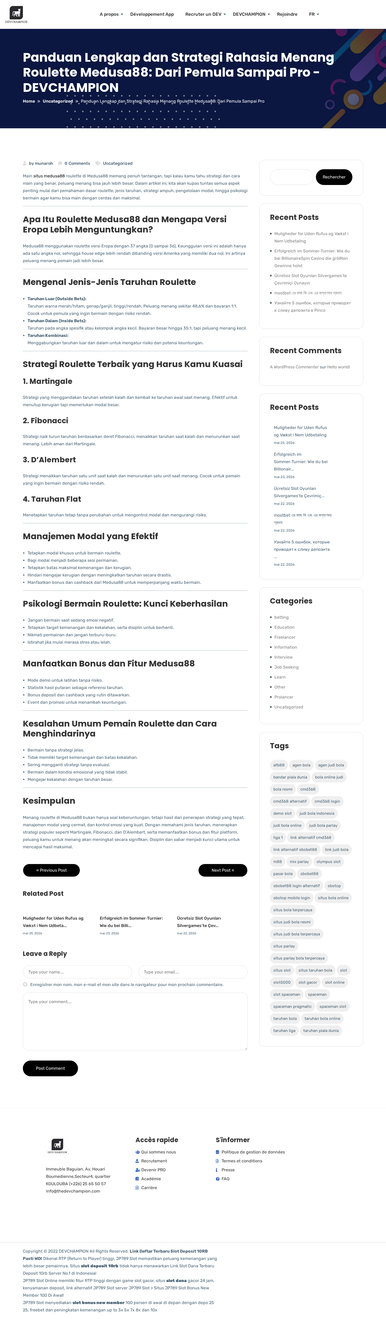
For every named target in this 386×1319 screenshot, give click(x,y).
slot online (335, 982)
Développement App (152, 14)
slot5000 (282, 982)
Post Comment (50, 1068)
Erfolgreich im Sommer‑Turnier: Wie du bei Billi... (131, 922)
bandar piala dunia (290, 777)
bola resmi (283, 789)
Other (279, 687)
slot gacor (308, 982)
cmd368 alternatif (290, 801)
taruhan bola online (322, 1018)
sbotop (334, 885)
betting (281, 617)
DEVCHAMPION (249, 14)
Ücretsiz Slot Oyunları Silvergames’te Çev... (199, 922)
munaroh (44, 163)
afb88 (279, 765)
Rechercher (334, 176)
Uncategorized (118, 163)
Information (285, 647)
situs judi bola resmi (292, 922)
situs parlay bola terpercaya (299, 958)
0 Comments (77, 163)
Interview (283, 657)
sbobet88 (309, 873)
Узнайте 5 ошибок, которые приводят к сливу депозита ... (302, 549)
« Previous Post (51, 870)
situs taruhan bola (315, 970)
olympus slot (329, 861)
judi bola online (287, 825)
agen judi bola (331, 765)
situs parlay (284, 946)
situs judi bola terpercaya (296, 934)
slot (343, 970)
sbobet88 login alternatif (296, 885)
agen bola (301, 765)
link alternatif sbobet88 (295, 849)
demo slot (282, 813)
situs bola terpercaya (292, 910)
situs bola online (333, 898)
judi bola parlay (323, 825)
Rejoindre (287, 14)
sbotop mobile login (291, 898)
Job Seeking (286, 667)
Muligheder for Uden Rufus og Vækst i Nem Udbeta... (53, 922)
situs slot (282, 970)
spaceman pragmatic (292, 1006)
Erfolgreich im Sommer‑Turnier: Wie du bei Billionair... (301, 462)
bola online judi (329, 777)
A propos (109, 14)
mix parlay (299, 861)
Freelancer (284, 637)
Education (284, 627)
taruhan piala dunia (321, 1030)
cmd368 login (327, 801)
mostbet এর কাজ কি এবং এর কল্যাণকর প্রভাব (307, 292)
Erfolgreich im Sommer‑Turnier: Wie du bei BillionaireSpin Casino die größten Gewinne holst (312, 258)
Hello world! (338, 366)
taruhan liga (284, 1030)
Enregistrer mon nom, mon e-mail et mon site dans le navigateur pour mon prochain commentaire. (126, 984)
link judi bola (336, 849)
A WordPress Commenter (294, 366)
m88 (277, 861)
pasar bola (283, 873)
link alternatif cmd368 (310, 837)
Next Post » (223, 870)
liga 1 (278, 837)
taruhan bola (285, 1018)
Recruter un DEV (203, 14)
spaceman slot (333, 1006)
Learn (280, 677)
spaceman (317, 994)
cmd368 (308, 789)
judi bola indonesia (317, 813)
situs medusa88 (49, 175)
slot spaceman (286, 994)
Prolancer (283, 697)
